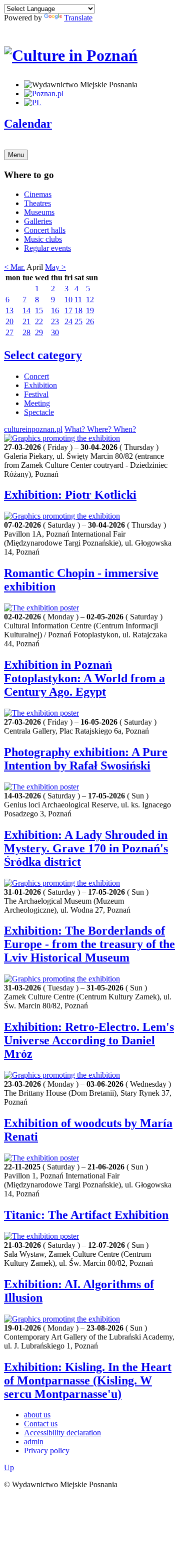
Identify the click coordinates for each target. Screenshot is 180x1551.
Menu (16, 155)
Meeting (37, 403)
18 (78, 310)
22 (39, 321)
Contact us (41, 1423)
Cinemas (38, 194)
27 (10, 332)
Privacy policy (47, 1450)
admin (34, 1441)
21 (26, 321)
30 (55, 332)
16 (55, 310)
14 (26, 310)
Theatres (37, 203)
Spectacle (39, 412)
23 (55, 321)
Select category (43, 355)
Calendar (28, 123)
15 (39, 310)
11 (78, 299)
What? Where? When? (100, 429)
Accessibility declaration (62, 1432)
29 (39, 332)
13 (10, 310)
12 (90, 299)
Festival (36, 394)
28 (26, 332)
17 (68, 310)
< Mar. (14, 267)
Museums (39, 212)
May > (55, 267)
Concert (36, 376)
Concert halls (45, 230)
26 (90, 321)
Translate (78, 17)
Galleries (38, 221)
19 (90, 310)
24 (68, 321)
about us (37, 1414)
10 (68, 299)
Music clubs (43, 239)
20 (10, 321)
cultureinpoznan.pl (33, 429)
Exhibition (40, 385)
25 (78, 321)
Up (9, 1467)
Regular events (47, 248)
